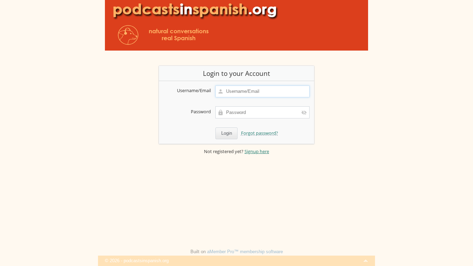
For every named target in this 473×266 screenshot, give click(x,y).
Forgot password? (259, 133)
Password (201, 111)
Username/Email (194, 90)
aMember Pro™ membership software (245, 251)
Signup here (256, 151)
